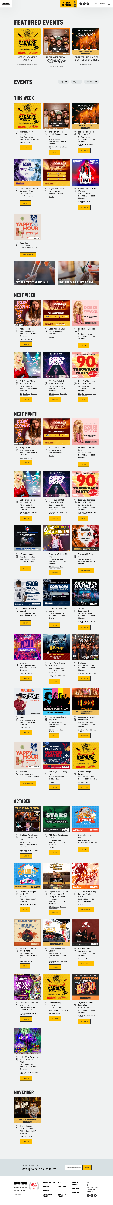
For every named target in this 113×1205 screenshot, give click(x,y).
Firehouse (82, 662)
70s (21, 395)
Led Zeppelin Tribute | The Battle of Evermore (87, 132)
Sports (51, 197)
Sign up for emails (62, 1195)
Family (28, 142)
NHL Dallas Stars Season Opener (58, 836)
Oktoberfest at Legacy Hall (86, 836)
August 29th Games (56, 188)
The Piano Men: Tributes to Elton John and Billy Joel (29, 837)
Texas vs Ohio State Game (85, 555)
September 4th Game (57, 328)
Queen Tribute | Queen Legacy (57, 949)
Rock (50, 148)
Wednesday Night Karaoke (26, 132)
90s (83, 394)
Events (46, 1190)
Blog (59, 1183)
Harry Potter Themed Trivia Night (57, 663)
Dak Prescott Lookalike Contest (29, 609)
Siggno (22, 717)
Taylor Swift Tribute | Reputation (86, 1003)
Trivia (64, 675)
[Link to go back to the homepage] (6, 4)
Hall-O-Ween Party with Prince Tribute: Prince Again (29, 1059)
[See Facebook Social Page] (80, 3)
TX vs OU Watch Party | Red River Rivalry (87, 892)
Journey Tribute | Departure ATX (84, 609)
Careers (75, 1192)
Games (30, 673)
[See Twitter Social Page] (88, 3)
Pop (90, 201)
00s (50, 147)
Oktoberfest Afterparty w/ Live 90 (28, 892)
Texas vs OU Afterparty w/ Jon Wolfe (29, 949)
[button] (110, 3)
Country (30, 339)
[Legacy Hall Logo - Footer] (20, 1183)
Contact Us (76, 1188)
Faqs (59, 1190)
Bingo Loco (24, 662)
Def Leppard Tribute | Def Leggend (86, 718)
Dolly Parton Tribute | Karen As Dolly (28, 382)
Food (55, 675)
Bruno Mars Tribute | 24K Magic (58, 555)
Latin (22, 727)
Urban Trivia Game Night (29, 1002)
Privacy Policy (17, 1194)
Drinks (51, 675)
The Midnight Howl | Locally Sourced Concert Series (58, 134)
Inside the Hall (49, 1183)
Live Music (63, 147)
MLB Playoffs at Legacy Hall (58, 772)
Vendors (46, 1186)
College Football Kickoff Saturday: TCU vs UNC (29, 189)
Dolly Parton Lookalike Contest (86, 329)
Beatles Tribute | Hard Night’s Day (57, 718)
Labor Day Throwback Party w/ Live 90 (86, 382)
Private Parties (75, 1183)
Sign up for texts (47, 1195)
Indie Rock (55, 147)
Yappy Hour (24, 243)
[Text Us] (75, 2)
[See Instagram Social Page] (84, 3)
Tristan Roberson (26, 1126)
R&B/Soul (52, 568)
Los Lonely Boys (84, 948)
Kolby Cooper (25, 328)
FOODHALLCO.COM (19, 1190)
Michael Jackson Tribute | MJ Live (87, 189)
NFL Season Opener (27, 554)
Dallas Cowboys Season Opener (58, 609)
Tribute (80, 145)
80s (87, 201)
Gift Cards (62, 1186)
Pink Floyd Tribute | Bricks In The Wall (56, 382)
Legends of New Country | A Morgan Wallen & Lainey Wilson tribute (58, 894)
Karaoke (23, 142)
